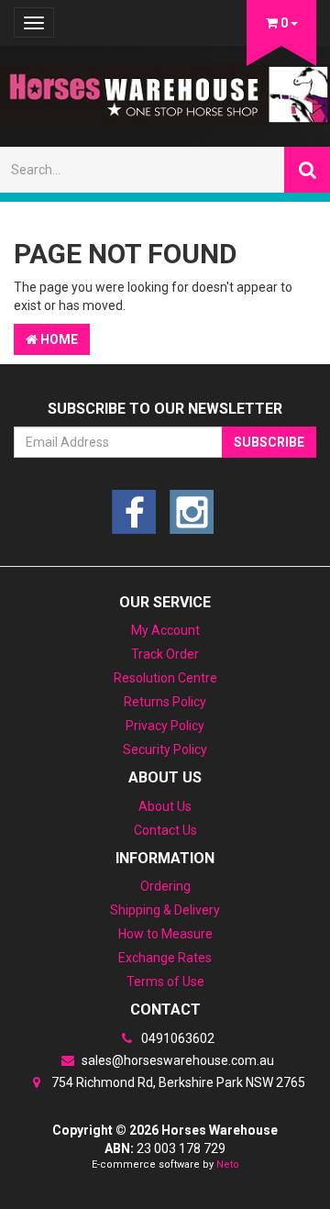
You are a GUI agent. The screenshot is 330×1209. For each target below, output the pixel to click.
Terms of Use (165, 981)
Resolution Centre (165, 678)
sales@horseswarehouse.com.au (176, 1060)
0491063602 (176, 1038)
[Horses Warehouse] (165, 89)
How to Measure (165, 933)
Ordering (165, 886)
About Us (165, 806)
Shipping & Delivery (165, 910)
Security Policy (165, 749)
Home (58, 339)
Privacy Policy (165, 725)
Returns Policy (165, 701)
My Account (165, 630)
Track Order (165, 654)
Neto (227, 1164)
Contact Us (165, 830)
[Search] (307, 170)
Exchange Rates (165, 957)
